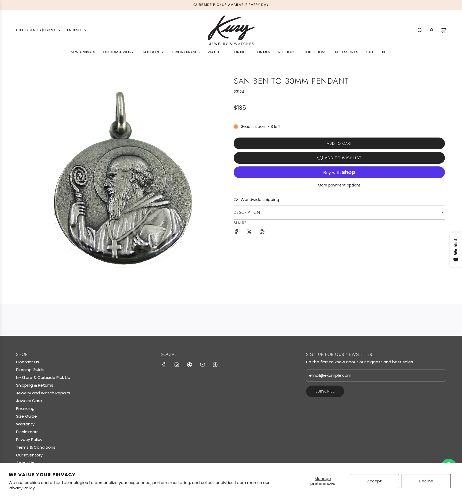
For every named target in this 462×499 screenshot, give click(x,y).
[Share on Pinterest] (262, 232)
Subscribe (325, 391)
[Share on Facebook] (236, 232)
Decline (426, 481)
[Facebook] (164, 365)
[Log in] (431, 30)
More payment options (339, 185)
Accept (374, 481)
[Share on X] (249, 232)
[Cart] (443, 30)
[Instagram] (177, 365)
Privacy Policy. (22, 488)
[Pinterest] (189, 365)
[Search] (420, 30)
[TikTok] (215, 365)
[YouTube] (202, 365)
